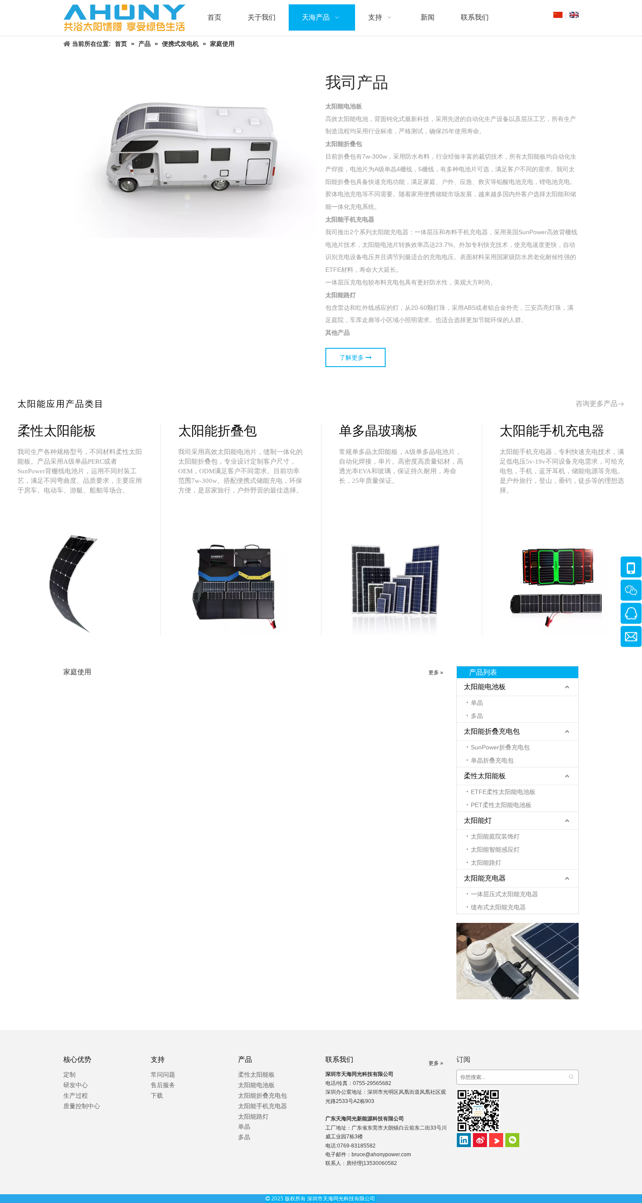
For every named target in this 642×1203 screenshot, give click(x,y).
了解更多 (352, 357)
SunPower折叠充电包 (500, 747)
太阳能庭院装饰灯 (495, 836)
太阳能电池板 (485, 686)
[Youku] (496, 1140)
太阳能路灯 (486, 862)
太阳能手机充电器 (262, 1105)
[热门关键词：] (571, 1077)
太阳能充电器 (485, 878)
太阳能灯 (478, 820)
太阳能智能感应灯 (495, 849)
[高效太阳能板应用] (517, 961)
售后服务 (163, 1085)
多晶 (477, 715)
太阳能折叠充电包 (492, 731)
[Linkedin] (464, 1140)
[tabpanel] (80, 529)
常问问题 (163, 1074)
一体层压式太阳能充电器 (504, 894)
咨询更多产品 (597, 403)
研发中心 (75, 1085)
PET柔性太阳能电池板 (501, 804)
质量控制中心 (81, 1105)
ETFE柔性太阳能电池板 (503, 791)
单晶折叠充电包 (492, 760)
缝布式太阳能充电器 (498, 907)
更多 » (435, 672)
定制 (69, 1074)
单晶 (477, 702)
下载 (157, 1095)
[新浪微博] (480, 1140)
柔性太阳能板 (485, 776)
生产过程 (75, 1095)
